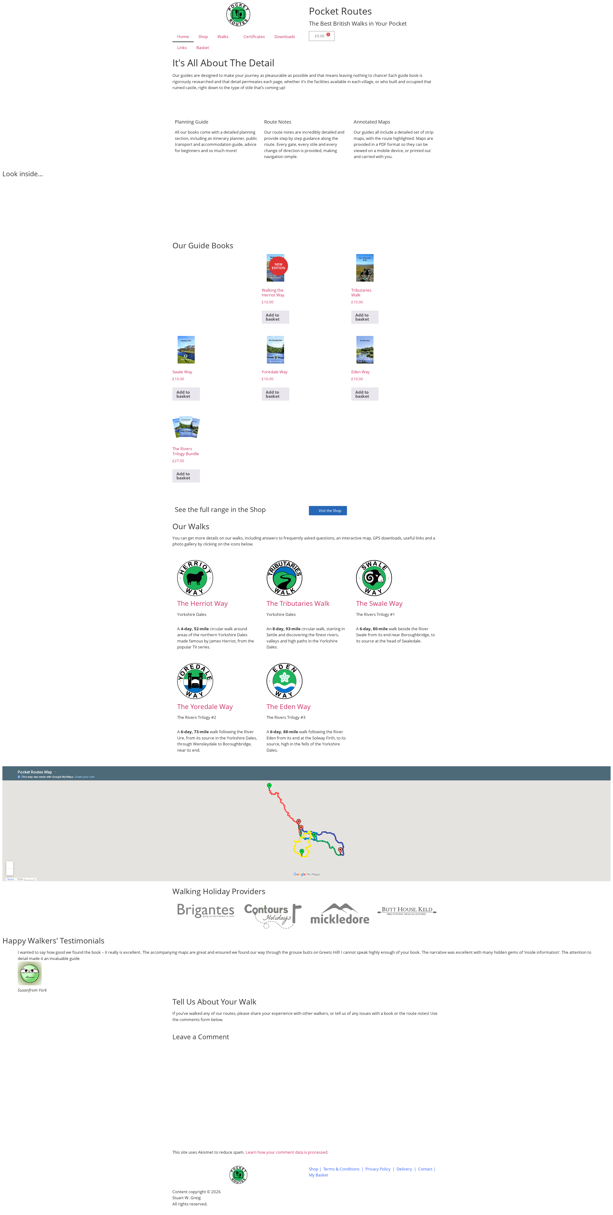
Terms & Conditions (341, 1169)
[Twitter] (328, 1197)
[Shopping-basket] (354, 1197)
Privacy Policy (378, 1169)
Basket (202, 47)
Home (183, 36)
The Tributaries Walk (298, 603)
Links (182, 47)
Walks (222, 36)
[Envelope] (341, 1197)
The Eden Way (289, 706)
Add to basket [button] (272, 317)
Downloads (284, 36)
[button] (7, 206)
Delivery (404, 1169)
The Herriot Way (202, 603)
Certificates (254, 36)
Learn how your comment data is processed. (287, 1152)
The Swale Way (379, 603)
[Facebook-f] (315, 1197)
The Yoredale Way (205, 706)
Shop (203, 36)
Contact (425, 1169)
